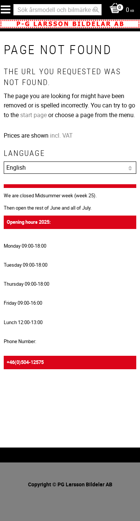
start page (33, 115)
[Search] (96, 9)
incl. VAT (61, 135)
